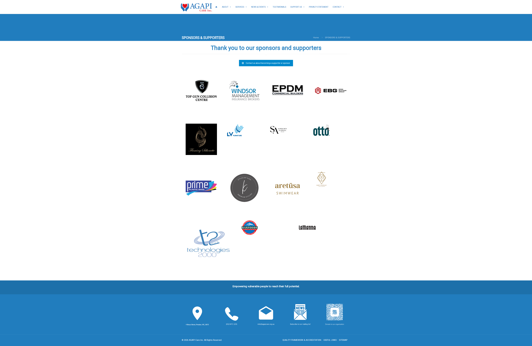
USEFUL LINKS (330, 340)
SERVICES (239, 7)
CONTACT (337, 7)
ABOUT (225, 7)
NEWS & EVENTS (258, 7)
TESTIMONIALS (279, 7)
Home (316, 37)
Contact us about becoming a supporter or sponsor (268, 63)
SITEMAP (343, 340)
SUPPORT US (296, 7)
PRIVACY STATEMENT (318, 7)
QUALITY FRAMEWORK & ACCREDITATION (301, 340)
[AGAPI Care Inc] (197, 7)
